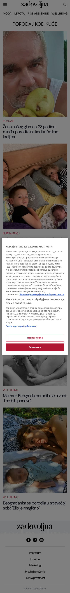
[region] (35, 296)
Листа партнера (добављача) (22, 326)
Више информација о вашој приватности (42, 294)
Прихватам (35, 347)
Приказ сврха (35, 337)
